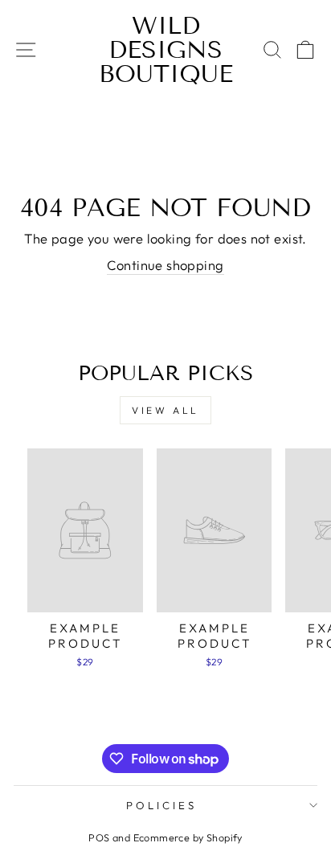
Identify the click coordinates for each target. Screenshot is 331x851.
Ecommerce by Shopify (188, 837)
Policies (161, 805)
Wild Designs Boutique (166, 49)
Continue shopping (165, 264)
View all (165, 410)
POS (98, 837)
